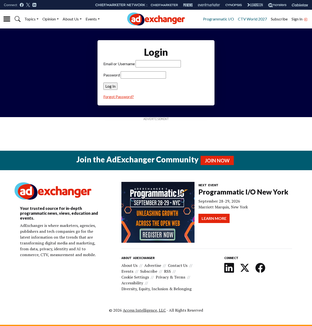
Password (111, 75)
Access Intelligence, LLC (144, 310)
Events (91, 19)
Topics (30, 19)
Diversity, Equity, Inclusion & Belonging (156, 288)
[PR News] (188, 5)
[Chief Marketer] (164, 5)
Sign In (297, 19)
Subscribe (279, 19)
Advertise (152, 265)
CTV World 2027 (252, 19)
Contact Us (177, 265)
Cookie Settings (135, 277)
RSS (167, 271)
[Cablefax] (300, 5)
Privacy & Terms (170, 277)
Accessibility (132, 283)
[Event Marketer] (209, 5)
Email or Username (119, 63)
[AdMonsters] (277, 5)
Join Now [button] (217, 160)
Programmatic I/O (218, 19)
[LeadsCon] (255, 4)
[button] (17, 19)
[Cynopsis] (233, 5)
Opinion (49, 19)
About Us (71, 19)
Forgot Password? (118, 96)
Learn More (214, 218)
